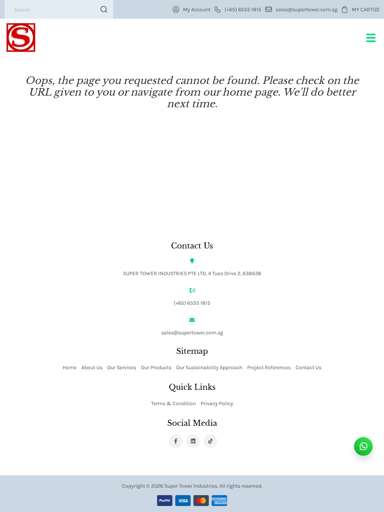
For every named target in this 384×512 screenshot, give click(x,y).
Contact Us (308, 367)
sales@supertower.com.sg (192, 332)
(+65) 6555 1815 (192, 302)
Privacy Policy (217, 403)
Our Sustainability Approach (209, 367)
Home (69, 367)
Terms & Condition (173, 403)
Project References (269, 367)
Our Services (121, 367)
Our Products (156, 367)
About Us (91, 367)
